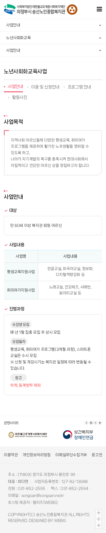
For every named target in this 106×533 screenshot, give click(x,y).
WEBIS (60, 521)
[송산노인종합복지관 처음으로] (40, 7)
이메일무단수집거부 (71, 455)
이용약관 (11, 455)
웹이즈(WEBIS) (45, 502)
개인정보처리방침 (37, 455)
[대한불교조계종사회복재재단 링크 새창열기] (27, 431)
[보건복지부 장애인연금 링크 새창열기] (78, 431)
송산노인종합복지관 (51, 515)
